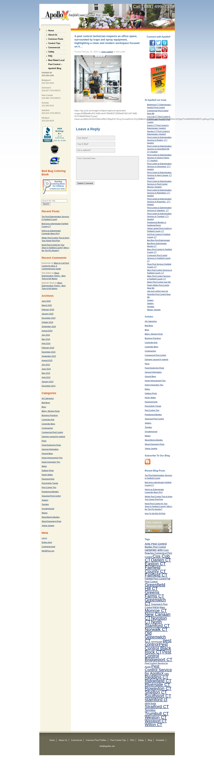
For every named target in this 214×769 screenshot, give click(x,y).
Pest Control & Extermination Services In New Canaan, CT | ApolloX (159, 175)
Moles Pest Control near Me (159, 282)
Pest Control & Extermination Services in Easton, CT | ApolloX (159, 140)
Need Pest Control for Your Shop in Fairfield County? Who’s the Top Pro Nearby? (55, 248)
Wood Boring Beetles (51, 517)
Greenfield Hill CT (155, 586)
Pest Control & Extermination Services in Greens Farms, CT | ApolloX (159, 158)
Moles (44, 466)
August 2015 (47, 360)
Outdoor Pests (48, 470)
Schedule (160, 740)
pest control (158, 642)
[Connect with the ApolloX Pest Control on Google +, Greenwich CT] (153, 58)
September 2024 (49, 326)
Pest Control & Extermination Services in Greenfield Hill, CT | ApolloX (159, 149)
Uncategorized (48, 509)
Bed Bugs (46, 403)
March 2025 (47, 305)
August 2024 (47, 331)
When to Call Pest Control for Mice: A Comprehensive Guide (55, 266)
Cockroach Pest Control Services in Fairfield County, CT (159, 258)
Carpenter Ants (48, 420)
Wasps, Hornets (154, 310)
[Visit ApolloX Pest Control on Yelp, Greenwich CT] (158, 58)
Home (51, 30)
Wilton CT (153, 724)
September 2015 (49, 356)
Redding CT (156, 677)
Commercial (54, 47)
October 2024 (47, 322)
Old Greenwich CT (155, 637)
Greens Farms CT (154, 594)
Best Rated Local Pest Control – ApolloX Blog (56, 60)
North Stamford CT (157, 623)
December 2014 (48, 386)
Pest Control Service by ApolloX (158, 670)
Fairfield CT (156, 574)
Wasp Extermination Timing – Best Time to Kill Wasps (53, 276)
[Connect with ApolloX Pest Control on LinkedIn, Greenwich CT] (158, 51)
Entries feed (47, 542)
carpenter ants (154, 550)
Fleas (44, 441)
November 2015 (48, 352)
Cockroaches (47, 428)
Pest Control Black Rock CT (158, 648)
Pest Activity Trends (50, 483)
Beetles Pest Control (155, 547)
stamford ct (156, 699)
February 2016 (48, 348)
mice (156, 607)
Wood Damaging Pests (51, 521)
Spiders (45, 500)
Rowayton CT (158, 688)
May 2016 (46, 339)
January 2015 (47, 382)
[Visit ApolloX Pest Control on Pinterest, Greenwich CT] (164, 58)
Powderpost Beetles (50, 492)
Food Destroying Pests (51, 445)
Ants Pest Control (156, 543)
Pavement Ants (48, 479)
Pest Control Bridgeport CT (158, 655)
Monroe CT (156, 610)
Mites (162, 607)
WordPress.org (48, 551)
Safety (51, 52)
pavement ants (156, 641)
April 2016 (46, 343)
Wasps (44, 513)
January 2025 (47, 314)
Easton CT (155, 563)
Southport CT (158, 695)
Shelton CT (156, 692)
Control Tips (54, 43)
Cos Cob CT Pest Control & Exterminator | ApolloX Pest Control (158, 119)
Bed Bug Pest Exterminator (158, 240)
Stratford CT (157, 706)
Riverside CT (157, 684)
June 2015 (46, 369)
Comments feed (48, 547)
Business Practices (50, 415)
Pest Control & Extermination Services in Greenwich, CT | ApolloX (159, 167)
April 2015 (46, 377)
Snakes (150, 300)
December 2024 (48, 318)
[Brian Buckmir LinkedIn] (152, 51)
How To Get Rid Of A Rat (155, 513)
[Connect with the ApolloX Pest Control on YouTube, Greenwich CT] (164, 51)
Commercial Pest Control (52, 432)
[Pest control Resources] (158, 532)
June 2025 (46, 301)
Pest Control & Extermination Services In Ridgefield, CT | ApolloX (159, 193)
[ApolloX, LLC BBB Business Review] (55, 141)
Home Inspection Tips (51, 462)
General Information (50, 449)
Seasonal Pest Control (51, 496)
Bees (44, 407)
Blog (150, 740)
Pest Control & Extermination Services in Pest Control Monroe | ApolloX (159, 184)
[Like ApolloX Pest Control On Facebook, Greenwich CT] (152, 45)
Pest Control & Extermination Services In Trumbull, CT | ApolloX (159, 216)
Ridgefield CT (158, 680)
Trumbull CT (157, 713)
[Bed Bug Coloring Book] (55, 194)
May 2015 (46, 373)
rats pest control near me (157, 291)
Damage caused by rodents (53, 437)
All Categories (48, 398)
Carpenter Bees (48, 424)
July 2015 (46, 365)
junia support (107, 52)
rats (166, 673)
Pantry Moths (47, 475)
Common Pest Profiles (96, 740)
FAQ (50, 56)
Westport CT (156, 721)
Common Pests (55, 39)
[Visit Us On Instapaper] (147, 464)
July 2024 (46, 335)
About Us (52, 35)
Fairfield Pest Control (155, 578)
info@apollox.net (107, 746)
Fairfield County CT (155, 569)
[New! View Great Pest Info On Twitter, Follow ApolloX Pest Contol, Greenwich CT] (158, 45)
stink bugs (150, 703)
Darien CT (161, 559)
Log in (44, 538)
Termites (45, 504)
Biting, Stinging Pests (51, 411)
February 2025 (48, 310)
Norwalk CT (156, 629)
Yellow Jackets (48, 526)
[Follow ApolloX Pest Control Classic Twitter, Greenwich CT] (164, 45)
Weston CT (156, 717)
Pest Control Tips (49, 487)
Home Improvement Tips (52, 458)
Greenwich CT (155, 601)
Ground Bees (47, 453)
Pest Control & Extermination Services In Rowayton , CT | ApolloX (159, 202)
